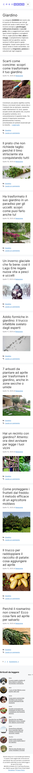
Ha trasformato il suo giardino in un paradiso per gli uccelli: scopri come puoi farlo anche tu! (15, 205)
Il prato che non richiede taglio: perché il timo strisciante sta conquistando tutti (16, 150)
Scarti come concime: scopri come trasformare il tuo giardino (15, 66)
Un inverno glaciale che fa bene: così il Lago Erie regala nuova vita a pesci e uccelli (16, 268)
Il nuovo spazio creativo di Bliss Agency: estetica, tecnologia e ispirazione (17, 682)
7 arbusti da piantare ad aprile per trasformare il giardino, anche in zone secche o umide (15, 378)
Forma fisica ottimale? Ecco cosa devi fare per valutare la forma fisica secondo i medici (16, 731)
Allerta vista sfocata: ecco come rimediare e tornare (17, 749)
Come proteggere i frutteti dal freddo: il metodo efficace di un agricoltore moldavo (16, 496)
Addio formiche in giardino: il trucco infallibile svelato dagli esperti (15, 322)
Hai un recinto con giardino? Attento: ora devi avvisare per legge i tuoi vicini (16, 441)
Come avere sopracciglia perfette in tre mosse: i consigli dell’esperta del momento (16, 700)
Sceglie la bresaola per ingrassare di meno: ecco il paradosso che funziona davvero (17, 711)
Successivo (14, 662)
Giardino (8, 130)
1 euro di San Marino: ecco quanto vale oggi (17, 690)
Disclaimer (11, 770)
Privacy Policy (20, 770)
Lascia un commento (12, 133)
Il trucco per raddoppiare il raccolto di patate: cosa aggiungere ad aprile (16, 557)
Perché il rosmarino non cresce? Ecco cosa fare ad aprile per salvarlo (16, 614)
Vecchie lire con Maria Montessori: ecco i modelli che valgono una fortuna (17, 721)
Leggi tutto (16, 125)
